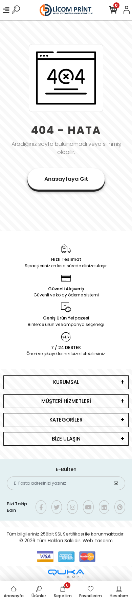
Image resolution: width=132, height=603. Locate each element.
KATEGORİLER (66, 419)
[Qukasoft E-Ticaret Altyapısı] (66, 573)
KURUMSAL (66, 382)
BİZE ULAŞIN (66, 438)
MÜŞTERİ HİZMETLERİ (66, 401)
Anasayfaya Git (66, 179)
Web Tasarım (98, 541)
